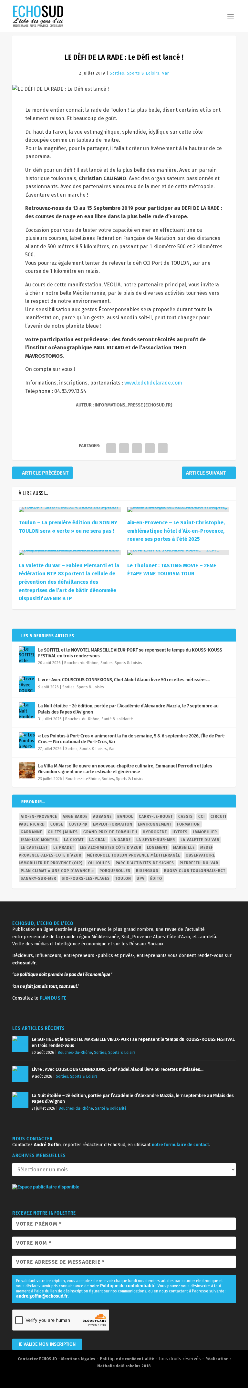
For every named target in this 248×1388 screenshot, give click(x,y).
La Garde (121, 840)
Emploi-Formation (112, 824)
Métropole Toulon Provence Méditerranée (133, 855)
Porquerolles (114, 871)
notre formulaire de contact (180, 1144)
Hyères (180, 832)
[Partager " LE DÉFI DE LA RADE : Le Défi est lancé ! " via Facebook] (111, 448)
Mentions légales (78, 1359)
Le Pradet (63, 847)
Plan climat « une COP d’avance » (57, 871)
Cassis (185, 816)
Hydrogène (155, 832)
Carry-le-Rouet (156, 816)
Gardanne (31, 832)
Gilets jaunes (63, 832)
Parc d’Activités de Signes (145, 863)
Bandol (125, 816)
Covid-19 (78, 824)
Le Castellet (34, 847)
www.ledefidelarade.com (153, 383)
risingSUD (147, 871)
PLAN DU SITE (53, 998)
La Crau (97, 840)
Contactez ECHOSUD (37, 1359)
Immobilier (205, 832)
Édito (156, 878)
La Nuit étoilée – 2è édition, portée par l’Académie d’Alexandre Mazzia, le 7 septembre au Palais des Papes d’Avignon (128, 709)
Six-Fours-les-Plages (86, 878)
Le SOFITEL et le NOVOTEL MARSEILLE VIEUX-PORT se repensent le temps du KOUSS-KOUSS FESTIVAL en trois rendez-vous (130, 653)
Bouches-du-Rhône (81, 663)
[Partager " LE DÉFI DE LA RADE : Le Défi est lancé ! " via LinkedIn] (149, 448)
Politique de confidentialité (128, 1286)
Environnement (154, 824)
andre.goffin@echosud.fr (42, 1296)
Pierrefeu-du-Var (199, 863)
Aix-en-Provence (39, 816)
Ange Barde (75, 816)
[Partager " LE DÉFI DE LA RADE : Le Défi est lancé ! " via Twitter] (124, 448)
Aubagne (102, 816)
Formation (188, 824)
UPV (141, 878)
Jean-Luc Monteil (39, 840)
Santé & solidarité (117, 719)
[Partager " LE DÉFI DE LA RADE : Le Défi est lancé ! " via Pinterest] (136, 448)
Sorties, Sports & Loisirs (135, 73)
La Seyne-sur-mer (155, 840)
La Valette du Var (200, 840)
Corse (56, 824)
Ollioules (99, 863)
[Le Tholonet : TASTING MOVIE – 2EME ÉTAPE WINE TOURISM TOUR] (178, 552)
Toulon (123, 878)
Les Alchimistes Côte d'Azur (110, 847)
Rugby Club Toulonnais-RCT (194, 871)
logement (157, 847)
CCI (201, 816)
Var (165, 73)
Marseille (184, 847)
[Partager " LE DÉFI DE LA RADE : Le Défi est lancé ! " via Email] (162, 448)
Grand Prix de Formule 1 (110, 832)
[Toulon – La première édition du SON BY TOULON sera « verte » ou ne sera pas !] (70, 509)
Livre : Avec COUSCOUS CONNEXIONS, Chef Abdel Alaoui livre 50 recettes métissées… (124, 680)
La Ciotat (74, 840)
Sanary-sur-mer (38, 878)
